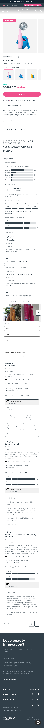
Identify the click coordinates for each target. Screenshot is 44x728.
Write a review (37, 57)
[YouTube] (38, 700)
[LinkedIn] (33, 705)
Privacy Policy (7, 673)
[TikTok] (33, 710)
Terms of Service (20, 673)
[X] (33, 700)
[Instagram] (33, 694)
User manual (7, 121)
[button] (38, 722)
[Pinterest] (38, 705)
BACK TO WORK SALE (32, 5)
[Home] (22, 11)
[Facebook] (38, 694)
